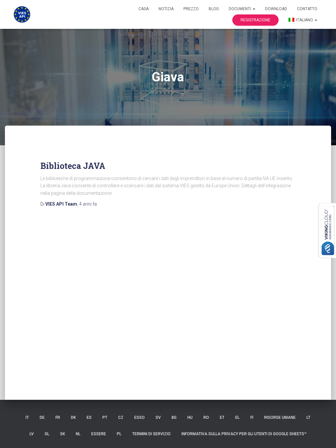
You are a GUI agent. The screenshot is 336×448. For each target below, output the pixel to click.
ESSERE (98, 434)
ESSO (139, 417)
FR (57, 417)
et (222, 417)
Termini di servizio (151, 434)
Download (276, 9)
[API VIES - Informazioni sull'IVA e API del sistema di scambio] (22, 14)
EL (237, 417)
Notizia (166, 9)
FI (251, 417)
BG (174, 417)
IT (27, 417)
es (89, 417)
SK (62, 434)
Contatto (307, 9)
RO (206, 417)
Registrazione (255, 20)
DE (42, 417)
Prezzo (191, 9)
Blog (214, 9)
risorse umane (280, 417)
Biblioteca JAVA (72, 165)
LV (32, 434)
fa (88, 204)
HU (190, 417)
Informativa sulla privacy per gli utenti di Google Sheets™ (244, 434)
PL (119, 434)
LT (308, 417)
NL (78, 434)
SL (47, 434)
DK (73, 417)
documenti (240, 9)
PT (104, 417)
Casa (143, 9)
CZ (120, 417)
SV (158, 417)
